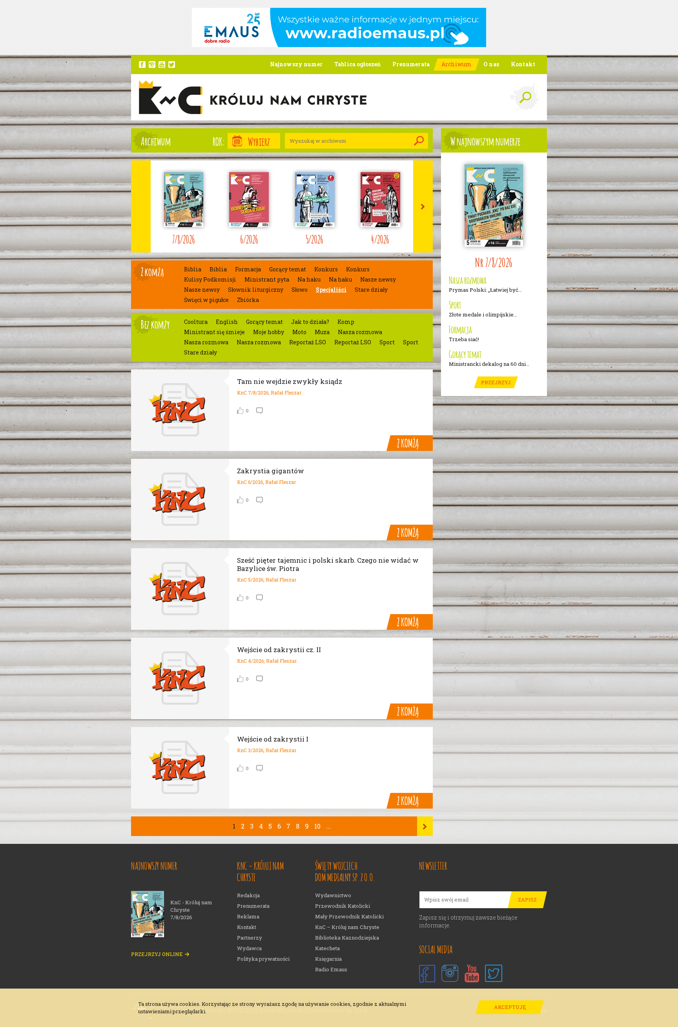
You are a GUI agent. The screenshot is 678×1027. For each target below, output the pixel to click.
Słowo (300, 289)
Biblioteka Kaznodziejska (347, 937)
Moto (299, 332)
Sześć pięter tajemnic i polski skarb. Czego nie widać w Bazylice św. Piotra (328, 564)
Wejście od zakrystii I (272, 739)
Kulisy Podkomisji (210, 279)
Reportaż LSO (307, 342)
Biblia (192, 269)
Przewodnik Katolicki (342, 906)
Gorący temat (287, 269)
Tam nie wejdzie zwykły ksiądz (289, 381)
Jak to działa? (310, 321)
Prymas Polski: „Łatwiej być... (485, 290)
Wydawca (249, 948)
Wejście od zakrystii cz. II (279, 649)
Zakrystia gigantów (270, 471)
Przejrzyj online (157, 954)
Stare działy (371, 289)
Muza (322, 332)
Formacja (248, 269)
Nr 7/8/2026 (494, 261)
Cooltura (196, 321)
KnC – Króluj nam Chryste (347, 927)
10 (317, 826)
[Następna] (425, 826)
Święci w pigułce (206, 300)
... (328, 826)
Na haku (309, 279)
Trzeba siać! (464, 339)
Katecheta (327, 948)
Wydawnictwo (333, 895)
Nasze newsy (378, 279)
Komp (345, 321)
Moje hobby (268, 332)
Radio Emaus (331, 969)
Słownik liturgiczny (255, 289)
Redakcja (248, 895)
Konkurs (326, 269)
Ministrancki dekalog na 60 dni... (489, 364)
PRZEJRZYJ (496, 382)
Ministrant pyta (266, 279)
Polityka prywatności (263, 959)
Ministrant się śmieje (214, 332)
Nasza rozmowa (360, 332)
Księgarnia (328, 959)
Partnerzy (249, 937)
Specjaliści (331, 289)
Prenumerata (253, 906)
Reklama (248, 916)
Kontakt (246, 927)
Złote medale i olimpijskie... (483, 314)
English (227, 321)
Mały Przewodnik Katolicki (349, 916)
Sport (387, 342)
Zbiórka (248, 300)
